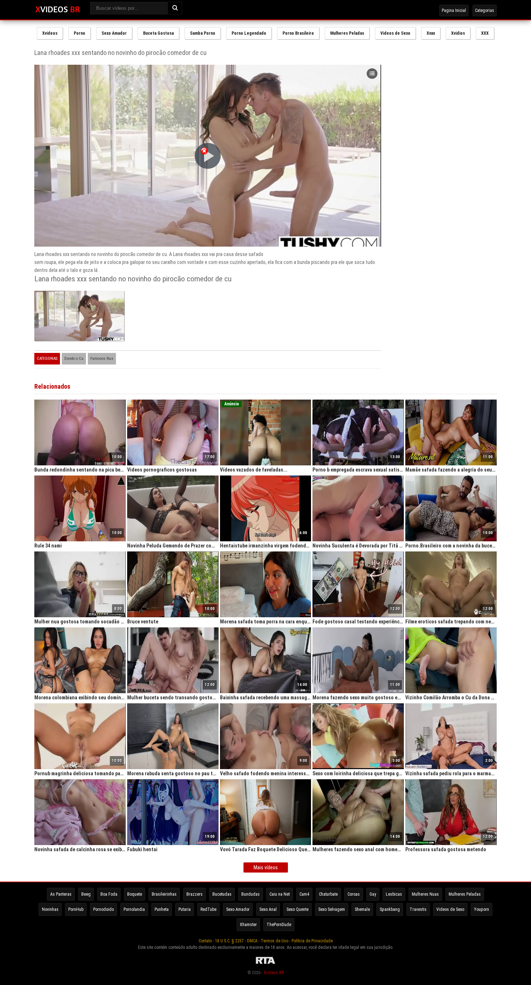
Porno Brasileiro (298, 33)
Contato (205, 940)
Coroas (353, 894)
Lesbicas (394, 894)
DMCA (252, 940)
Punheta (162, 909)
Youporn (481, 909)
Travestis (418, 909)
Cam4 (304, 894)
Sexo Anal (268, 909)
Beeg (86, 894)
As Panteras (61, 894)
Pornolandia (134, 909)
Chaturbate (328, 894)
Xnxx (431, 33)
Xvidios (458, 33)
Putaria (184, 909)
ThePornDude (279, 924)
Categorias (484, 10)
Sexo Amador (114, 33)
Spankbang (390, 909)
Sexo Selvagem (331, 909)
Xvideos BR (274, 972)
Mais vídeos (266, 867)
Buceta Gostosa (158, 33)
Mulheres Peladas (347, 33)
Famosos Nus (101, 358)
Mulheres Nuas (425, 894)
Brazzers (194, 894)
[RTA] (265, 964)
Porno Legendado (249, 33)
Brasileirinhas (164, 894)
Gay (373, 894)
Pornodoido (103, 909)
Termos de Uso (274, 940)
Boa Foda (108, 894)
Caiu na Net (279, 894)
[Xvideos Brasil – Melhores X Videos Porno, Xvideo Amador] (57, 10)
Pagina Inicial (454, 10)
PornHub (75, 909)
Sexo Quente (297, 909)
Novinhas (50, 909)
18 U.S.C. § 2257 (229, 940)
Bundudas (250, 894)
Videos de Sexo (395, 33)
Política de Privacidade (312, 940)
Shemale (362, 909)
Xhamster (248, 924)
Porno (79, 33)
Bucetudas (222, 894)
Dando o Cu (73, 358)
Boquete (134, 894)
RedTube (208, 909)
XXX (485, 33)
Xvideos (49, 33)
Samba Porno (202, 33)
